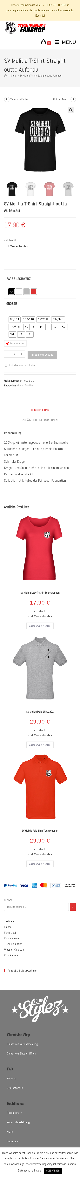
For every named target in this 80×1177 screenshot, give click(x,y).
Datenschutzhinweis (29, 1170)
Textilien (29, 385)
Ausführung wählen (40, 625)
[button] (71, 110)
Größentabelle (15, 1088)
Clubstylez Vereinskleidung (22, 1044)
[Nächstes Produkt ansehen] (73, 99)
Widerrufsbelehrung (18, 1122)
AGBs (10, 1132)
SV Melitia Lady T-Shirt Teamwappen (40, 592)
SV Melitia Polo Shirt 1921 (40, 711)
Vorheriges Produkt (19, 99)
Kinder (20, 385)
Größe (11, 303)
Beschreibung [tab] (40, 410)
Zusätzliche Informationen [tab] (39, 420)
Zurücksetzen (17, 343)
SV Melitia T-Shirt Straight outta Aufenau (41, 75)
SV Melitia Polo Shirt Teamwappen (40, 830)
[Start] (5, 75)
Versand (11, 1078)
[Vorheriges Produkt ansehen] (7, 99)
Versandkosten (19, 246)
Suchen (8, 900)
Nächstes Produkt (61, 99)
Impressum (13, 1141)
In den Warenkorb (42, 354)
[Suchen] (73, 907)
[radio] (12, 292)
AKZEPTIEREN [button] (53, 1170)
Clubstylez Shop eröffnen (21, 1053)
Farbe (10, 278)
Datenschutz (14, 1113)
